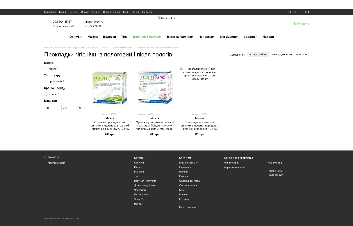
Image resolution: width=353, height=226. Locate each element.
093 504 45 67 (62, 21)
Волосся (109, 36)
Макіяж (93, 36)
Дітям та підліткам (180, 36)
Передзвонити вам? (63, 26)
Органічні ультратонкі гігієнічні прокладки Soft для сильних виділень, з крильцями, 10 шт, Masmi (155, 127)
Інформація (50, 12)
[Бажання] (280, 24)
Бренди (63, 12)
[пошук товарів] (283, 37)
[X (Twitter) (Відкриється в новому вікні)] (161, 11)
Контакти (147, 12)
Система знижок (111, 12)
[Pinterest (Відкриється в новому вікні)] (170, 11)
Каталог (74, 12)
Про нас (135, 12)
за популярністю (258, 54)
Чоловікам (206, 36)
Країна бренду (54, 88)
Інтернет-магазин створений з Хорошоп (62, 218)
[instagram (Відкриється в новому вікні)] (165, 11)
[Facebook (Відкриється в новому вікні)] (157, 11)
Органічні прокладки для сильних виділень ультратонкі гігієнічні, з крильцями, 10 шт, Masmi (110, 127)
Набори (268, 36)
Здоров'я (250, 36)
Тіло (124, 36)
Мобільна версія (56, 163)
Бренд (49, 62)
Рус (294, 12)
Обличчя (75, 36)
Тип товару (52, 75)
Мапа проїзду (275, 175)
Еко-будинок (229, 36)
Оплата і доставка (90, 12)
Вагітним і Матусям (147, 36)
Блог (125, 12)
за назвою (301, 54)
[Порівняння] (271, 24)
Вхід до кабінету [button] (188, 162)
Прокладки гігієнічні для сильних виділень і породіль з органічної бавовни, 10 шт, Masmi (199, 127)
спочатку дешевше (281, 54)
